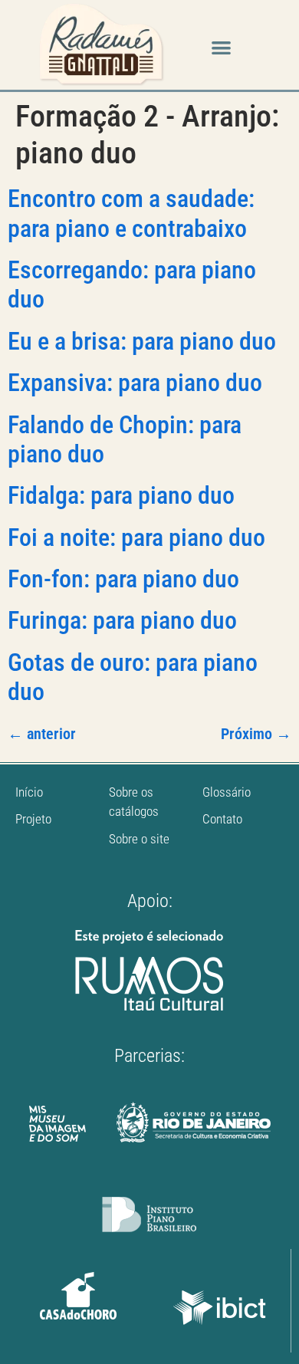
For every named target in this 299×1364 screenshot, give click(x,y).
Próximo (256, 734)
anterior (42, 734)
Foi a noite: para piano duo (136, 537)
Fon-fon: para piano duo (123, 578)
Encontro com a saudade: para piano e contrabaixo (131, 213)
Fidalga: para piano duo (121, 495)
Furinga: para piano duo (122, 620)
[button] (221, 47)
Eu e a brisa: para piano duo (142, 341)
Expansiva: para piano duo (135, 382)
